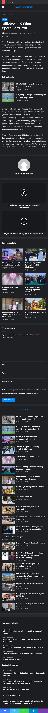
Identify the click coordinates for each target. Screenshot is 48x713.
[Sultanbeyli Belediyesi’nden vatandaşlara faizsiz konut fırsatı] (8, 577)
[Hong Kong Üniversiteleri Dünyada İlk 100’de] (8, 597)
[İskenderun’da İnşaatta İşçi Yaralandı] (8, 510)
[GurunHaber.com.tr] (24, 7)
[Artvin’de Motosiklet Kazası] (12, 279)
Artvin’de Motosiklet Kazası (10, 288)
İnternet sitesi (7, 381)
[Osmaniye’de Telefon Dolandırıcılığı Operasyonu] (8, 520)
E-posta (5, 373)
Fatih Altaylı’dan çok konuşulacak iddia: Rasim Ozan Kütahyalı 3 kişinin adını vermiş (30, 555)
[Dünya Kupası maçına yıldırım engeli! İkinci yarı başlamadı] (8, 97)
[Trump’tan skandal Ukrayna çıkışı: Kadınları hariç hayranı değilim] (8, 530)
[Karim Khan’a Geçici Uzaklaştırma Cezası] (8, 607)
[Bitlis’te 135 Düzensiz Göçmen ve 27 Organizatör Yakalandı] (8, 86)
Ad (3, 364)
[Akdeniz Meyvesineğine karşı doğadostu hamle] (8, 567)
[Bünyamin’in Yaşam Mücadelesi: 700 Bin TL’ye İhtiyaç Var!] (12, 304)
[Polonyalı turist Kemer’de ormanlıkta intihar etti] (12, 255)
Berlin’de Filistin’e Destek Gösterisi (30, 543)
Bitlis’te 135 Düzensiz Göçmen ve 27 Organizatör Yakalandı (30, 418)
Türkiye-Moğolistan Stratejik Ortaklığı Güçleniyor (33, 265)
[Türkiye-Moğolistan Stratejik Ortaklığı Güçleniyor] (35, 255)
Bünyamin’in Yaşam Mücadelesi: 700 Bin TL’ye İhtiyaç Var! (12, 314)
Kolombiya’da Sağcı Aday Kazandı (35, 313)
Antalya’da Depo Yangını (12, 537)
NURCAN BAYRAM (11, 33)
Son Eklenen (24, 409)
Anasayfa (7, 15)
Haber (14, 15)
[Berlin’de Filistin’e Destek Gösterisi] (8, 546)
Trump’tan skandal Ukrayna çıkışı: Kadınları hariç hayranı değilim (30, 528)
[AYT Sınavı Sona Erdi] (8, 500)
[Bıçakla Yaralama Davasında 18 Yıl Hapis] (8, 587)
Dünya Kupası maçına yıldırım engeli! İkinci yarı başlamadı (28, 428)
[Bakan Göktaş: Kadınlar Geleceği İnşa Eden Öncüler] (35, 279)
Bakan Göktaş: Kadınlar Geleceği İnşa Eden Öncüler (34, 289)
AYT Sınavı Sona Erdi (24, 497)
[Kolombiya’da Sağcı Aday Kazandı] (35, 304)
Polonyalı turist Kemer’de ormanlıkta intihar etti (22, 2)
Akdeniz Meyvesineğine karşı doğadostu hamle (28, 565)
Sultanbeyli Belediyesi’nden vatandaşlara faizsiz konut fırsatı (30, 575)
